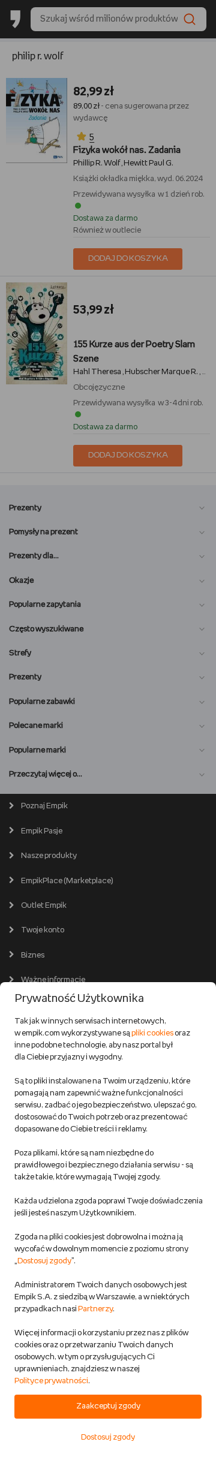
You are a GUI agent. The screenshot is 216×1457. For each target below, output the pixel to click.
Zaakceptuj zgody (108, 1406)
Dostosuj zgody (44, 1261)
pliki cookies (152, 1033)
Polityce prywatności (51, 1381)
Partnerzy (95, 1309)
